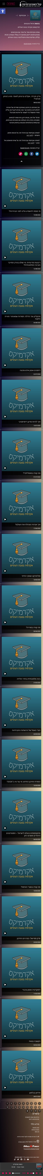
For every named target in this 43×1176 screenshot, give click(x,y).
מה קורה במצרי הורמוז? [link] (30, 887)
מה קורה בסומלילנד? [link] (31, 473)
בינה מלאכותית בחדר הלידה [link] (28, 679)
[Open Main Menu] (4, 4)
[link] (2, 11)
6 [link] (19, 1103)
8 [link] (11, 1103)
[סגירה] (21, 161)
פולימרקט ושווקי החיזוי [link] (31, 576)
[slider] (16, 1173)
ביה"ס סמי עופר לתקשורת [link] (32, 1117)
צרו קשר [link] (37, 1132)
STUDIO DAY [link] (18, 1157)
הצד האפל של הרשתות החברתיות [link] (26, 730)
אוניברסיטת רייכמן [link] (34, 1119)
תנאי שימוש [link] (36, 1128)
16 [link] (15, 1107)
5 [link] (23, 1103)
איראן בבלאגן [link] (34, 1093)
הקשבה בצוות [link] (34, 1041)
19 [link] (39, 1111)
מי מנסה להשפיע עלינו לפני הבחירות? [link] (24, 211)
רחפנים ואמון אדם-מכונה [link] (30, 370)
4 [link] (27, 1103)
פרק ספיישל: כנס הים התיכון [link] (28, 938)
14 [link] (23, 1107)
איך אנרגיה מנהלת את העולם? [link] (27, 524)
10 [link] (39, 1107)
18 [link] (7, 1107)
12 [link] (31, 1107)
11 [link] (35, 1107)
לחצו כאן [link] (30, 135)
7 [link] (15, 1103)
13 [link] (27, 1107)
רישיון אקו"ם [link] (21, 1142)
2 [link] (35, 1103)
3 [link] (31, 1103)
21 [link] (31, 1111)
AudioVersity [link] (28, 44)
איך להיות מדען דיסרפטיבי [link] (29, 422)
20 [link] (35, 1111)
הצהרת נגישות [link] (35, 1130)
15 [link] (19, 1107)
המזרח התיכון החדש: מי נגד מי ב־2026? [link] (23, 782)
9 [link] (7, 1103)
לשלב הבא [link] (27, 1111)
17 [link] (11, 1107)
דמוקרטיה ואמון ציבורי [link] (31, 990)
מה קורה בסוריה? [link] (33, 627)
